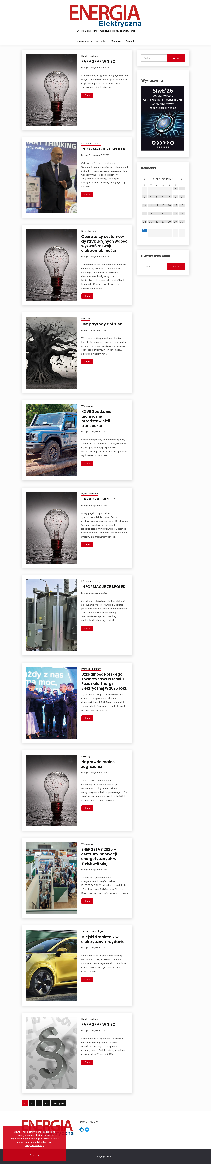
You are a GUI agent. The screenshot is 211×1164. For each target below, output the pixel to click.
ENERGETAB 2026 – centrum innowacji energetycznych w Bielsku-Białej (99, 856)
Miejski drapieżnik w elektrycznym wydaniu (103, 939)
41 (46, 1103)
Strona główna (84, 40)
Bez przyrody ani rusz (101, 324)
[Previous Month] (144, 179)
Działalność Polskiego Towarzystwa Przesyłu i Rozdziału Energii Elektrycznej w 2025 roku (104, 681)
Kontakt (130, 40)
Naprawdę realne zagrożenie (98, 764)
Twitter (87, 1129)
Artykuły (100, 40)
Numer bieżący (88, 231)
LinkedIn (81, 1129)
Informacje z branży (91, 143)
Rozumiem (34, 1155)
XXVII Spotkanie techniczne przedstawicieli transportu (96, 418)
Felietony (85, 318)
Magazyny (116, 40)
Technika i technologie (92, 931)
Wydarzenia (87, 406)
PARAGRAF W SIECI (98, 61)
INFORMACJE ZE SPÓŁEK (103, 149)
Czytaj (87, 95)
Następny (59, 1103)
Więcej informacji (34, 1145)
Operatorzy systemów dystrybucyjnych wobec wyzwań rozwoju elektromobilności (104, 243)
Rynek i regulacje (89, 56)
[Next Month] (182, 179)
